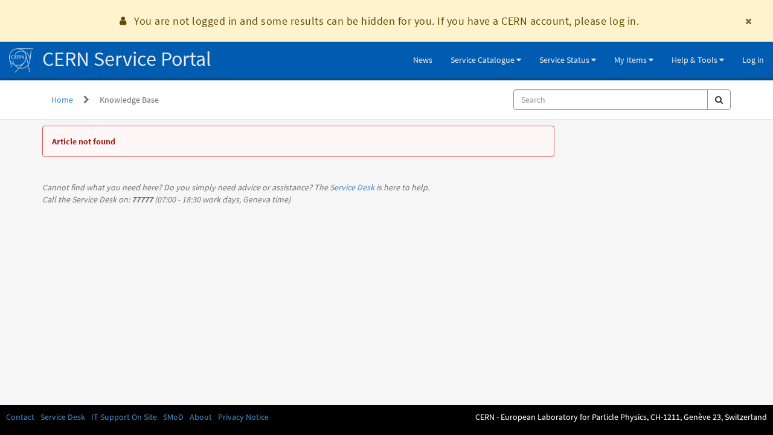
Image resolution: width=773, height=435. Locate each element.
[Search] (719, 99)
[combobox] (610, 99)
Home (62, 99)
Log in (753, 59)
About (201, 416)
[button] (485, 60)
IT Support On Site (124, 416)
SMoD (173, 416)
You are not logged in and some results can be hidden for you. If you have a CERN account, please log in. (386, 21)
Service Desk (352, 187)
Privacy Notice (243, 416)
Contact (20, 416)
